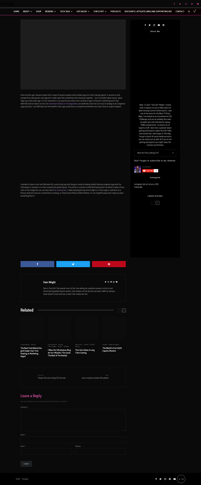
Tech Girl (6, 4)
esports (70, 51)
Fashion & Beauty (25, 344)
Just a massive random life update (95, 376)
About (26, 11)
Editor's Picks (78, 344)
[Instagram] (186, 4)
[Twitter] (180, 4)
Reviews (49, 11)
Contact (180, 11)
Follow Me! (138, 187)
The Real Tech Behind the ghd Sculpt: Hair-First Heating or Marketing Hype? (31, 352)
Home (16, 11)
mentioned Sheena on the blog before (63, 103)
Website (78, 446)
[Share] (37, 264)
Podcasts (116, 11)
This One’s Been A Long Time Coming (85, 351)
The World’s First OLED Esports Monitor (112, 349)
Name (23, 435)
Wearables (66, 346)
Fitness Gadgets (52, 346)
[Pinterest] (192, 4)
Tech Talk (65, 11)
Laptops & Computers (114, 344)
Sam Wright (49, 282)
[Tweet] (73, 264)
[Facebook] (174, 4)
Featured (75, 51)
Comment (24, 407)
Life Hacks (82, 11)
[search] (173, 153)
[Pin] (109, 264)
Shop (38, 11)
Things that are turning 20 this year (52, 376)
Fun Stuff (99, 11)
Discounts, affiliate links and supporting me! (148, 11)
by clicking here (61, 190)
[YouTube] (198, 4)
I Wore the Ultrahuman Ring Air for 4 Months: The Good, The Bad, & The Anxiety (59, 353)
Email (23, 446)
